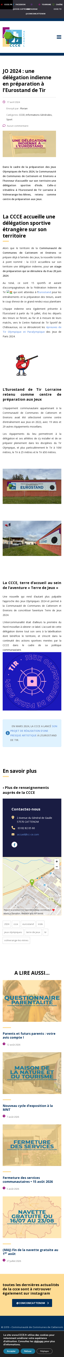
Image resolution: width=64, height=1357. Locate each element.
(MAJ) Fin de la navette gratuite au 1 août (30, 1252)
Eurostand (44, 292)
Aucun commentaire (17, 125)
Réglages (44, 1351)
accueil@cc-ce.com (28, 834)
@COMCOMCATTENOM (30, 1303)
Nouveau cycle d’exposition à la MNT (28, 1108)
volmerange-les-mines (16, 940)
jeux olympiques (13, 932)
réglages (39, 1341)
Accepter (11, 1351)
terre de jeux (33, 932)
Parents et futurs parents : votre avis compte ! (29, 1035)
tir (45, 932)
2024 (6, 924)
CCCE (16, 924)
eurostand (28, 924)
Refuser (28, 1351)
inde (40, 924)
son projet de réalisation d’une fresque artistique (33, 730)
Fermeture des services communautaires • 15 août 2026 (28, 1180)
